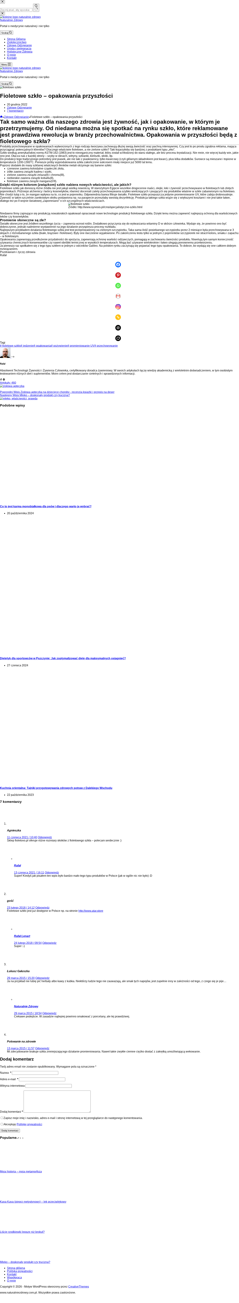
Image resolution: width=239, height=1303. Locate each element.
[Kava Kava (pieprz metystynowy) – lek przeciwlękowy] (13, 1198)
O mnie (11, 54)
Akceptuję (22, 1124)
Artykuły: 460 (8, 382)
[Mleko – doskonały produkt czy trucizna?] (13, 1258)
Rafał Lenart (22, 936)
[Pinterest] (119, 272)
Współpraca (14, 1277)
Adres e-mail (9, 1079)
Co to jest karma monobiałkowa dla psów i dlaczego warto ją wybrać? (46, 506)
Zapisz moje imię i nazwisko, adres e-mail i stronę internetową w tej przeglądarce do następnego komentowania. (73, 1118)
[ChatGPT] (119, 325)
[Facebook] (119, 262)
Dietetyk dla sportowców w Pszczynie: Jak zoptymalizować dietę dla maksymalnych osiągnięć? (63, 658)
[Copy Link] (119, 314)
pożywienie (59, 345)
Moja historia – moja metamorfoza (21, 1171)
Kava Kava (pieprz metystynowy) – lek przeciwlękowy (33, 1201)
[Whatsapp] (119, 283)
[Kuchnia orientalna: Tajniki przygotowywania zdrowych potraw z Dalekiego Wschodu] (42, 781)
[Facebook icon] (1, 379)
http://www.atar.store (90, 910)
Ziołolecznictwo (16, 42)
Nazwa (5, 1072)
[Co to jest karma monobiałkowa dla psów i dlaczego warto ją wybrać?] (67, 499)
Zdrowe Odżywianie (19, 45)
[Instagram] (119, 304)
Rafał (17, 865)
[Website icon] (4, 379)
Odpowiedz (45, 837)
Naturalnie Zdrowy (11, 20)
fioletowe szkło (10, 345)
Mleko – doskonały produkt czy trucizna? (25, 1262)
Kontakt (11, 57)
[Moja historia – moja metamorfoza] (13, 1168)
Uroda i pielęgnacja (19, 48)
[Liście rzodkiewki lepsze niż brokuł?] (13, 1228)
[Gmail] (119, 293)
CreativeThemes (78, 1286)
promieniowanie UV (81, 345)
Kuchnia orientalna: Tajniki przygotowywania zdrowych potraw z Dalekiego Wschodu (56, 788)
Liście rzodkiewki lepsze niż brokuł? (22, 1231)
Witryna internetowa (12, 1085)
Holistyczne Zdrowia (19, 51)
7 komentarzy (15, 110)
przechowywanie (106, 345)
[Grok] (119, 336)
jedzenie (27, 345)
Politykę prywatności (29, 1124)
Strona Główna (16, 39)
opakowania (42, 345)
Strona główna (16, 1268)
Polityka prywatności (20, 1271)
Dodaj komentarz (11, 1111)
